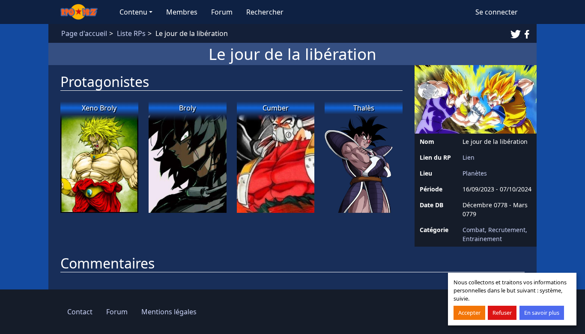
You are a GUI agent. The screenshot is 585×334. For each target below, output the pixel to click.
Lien (469, 157)
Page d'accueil (84, 33)
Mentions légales (169, 311)
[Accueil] (83, 12)
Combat (474, 230)
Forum (222, 12)
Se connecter (496, 12)
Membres (181, 12)
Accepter (469, 312)
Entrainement (482, 239)
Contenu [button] (133, 12)
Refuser (502, 312)
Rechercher (265, 12)
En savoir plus (541, 312)
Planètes (475, 173)
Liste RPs (131, 33)
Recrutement (506, 230)
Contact (80, 311)
